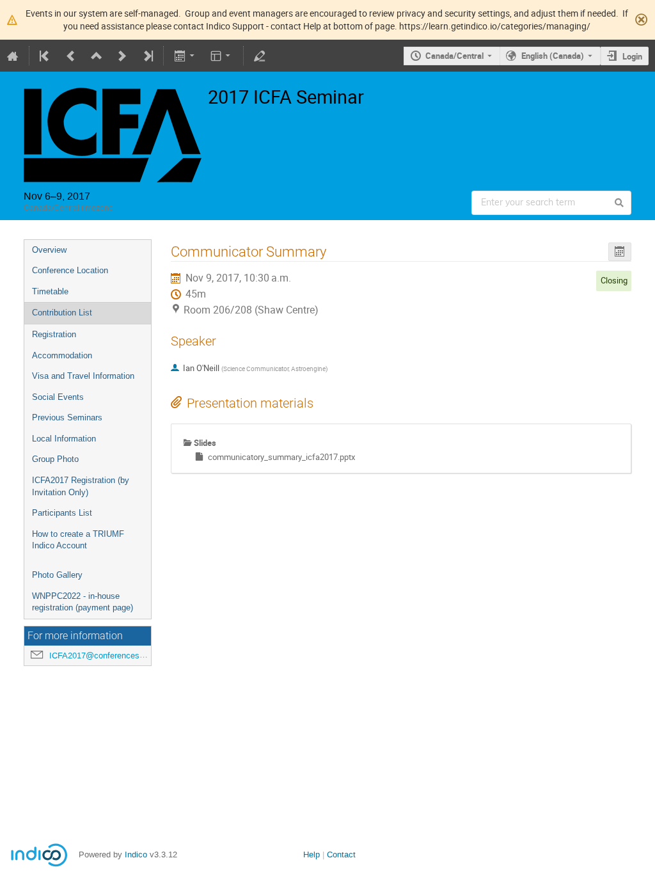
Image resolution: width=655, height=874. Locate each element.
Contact (341, 854)
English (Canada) (552, 55)
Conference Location (70, 270)
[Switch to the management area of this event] (259, 56)
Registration (54, 334)
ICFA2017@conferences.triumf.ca (112, 655)
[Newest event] (147, 56)
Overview (49, 250)
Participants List (62, 513)
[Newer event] (122, 56)
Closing (614, 280)
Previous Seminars (67, 417)
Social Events (58, 397)
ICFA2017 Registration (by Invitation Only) (80, 486)
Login (632, 56)
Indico (136, 854)
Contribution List (62, 312)
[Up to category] (96, 56)
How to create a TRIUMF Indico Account (78, 540)
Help (311, 854)
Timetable (50, 291)
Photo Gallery (57, 575)
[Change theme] (221, 56)
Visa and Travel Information (83, 376)
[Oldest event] (45, 56)
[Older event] (71, 56)
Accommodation (62, 355)
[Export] (185, 56)
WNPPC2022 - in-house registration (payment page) (82, 602)
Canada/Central (454, 55)
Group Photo (55, 459)
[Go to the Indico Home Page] (13, 56)
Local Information (64, 438)
